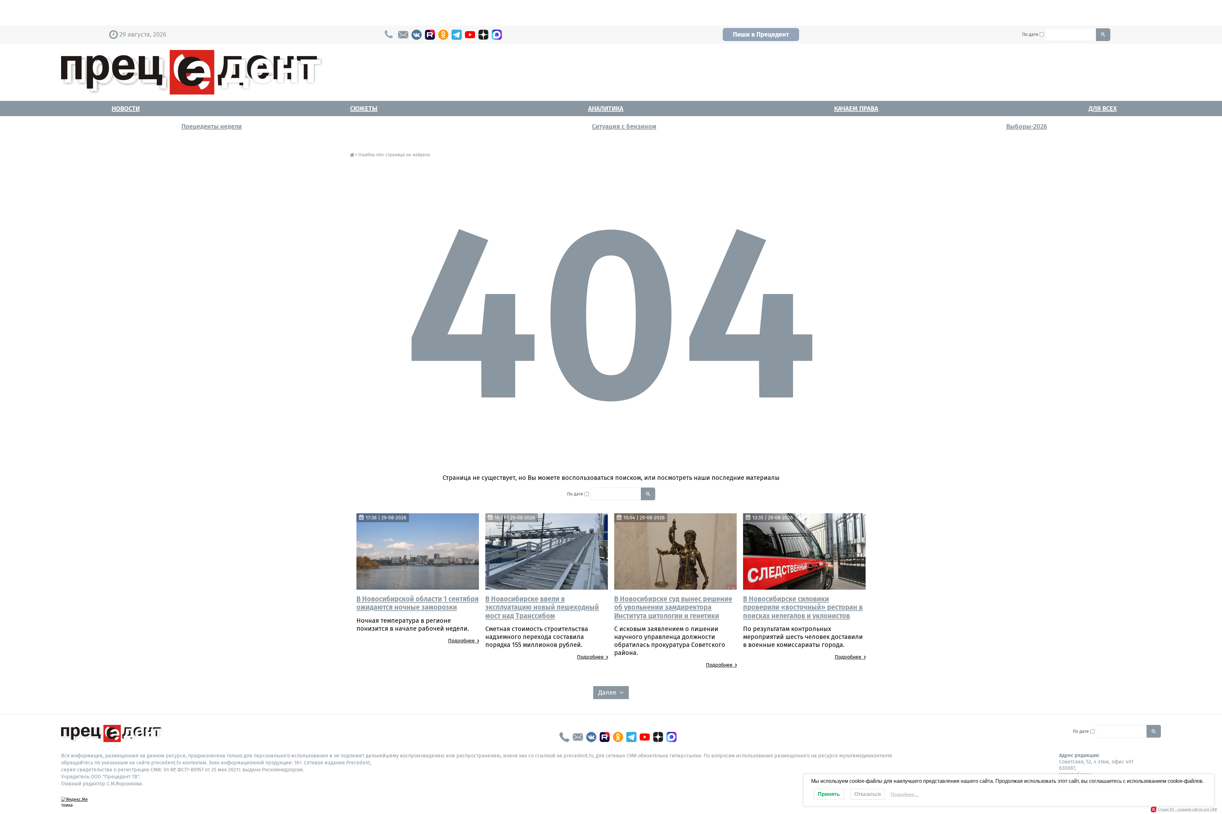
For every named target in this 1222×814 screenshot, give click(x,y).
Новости (126, 108)
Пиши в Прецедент (761, 34)
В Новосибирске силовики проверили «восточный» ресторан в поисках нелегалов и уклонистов (803, 607)
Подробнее (462, 641)
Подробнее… (905, 794)
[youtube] (470, 35)
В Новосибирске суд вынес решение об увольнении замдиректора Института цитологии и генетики (673, 607)
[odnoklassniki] (443, 35)
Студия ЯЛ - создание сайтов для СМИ (1187, 809)
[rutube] (430, 35)
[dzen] (483, 35)
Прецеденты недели (211, 126)
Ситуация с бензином (624, 126)
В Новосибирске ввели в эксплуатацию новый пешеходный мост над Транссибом (542, 607)
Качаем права (856, 108)
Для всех (1103, 108)
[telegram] (457, 35)
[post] (403, 35)
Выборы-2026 (1026, 126)
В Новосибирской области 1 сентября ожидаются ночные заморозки (417, 603)
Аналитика (605, 108)
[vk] (416, 35)
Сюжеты (363, 108)
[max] (497, 35)
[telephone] (564, 737)
